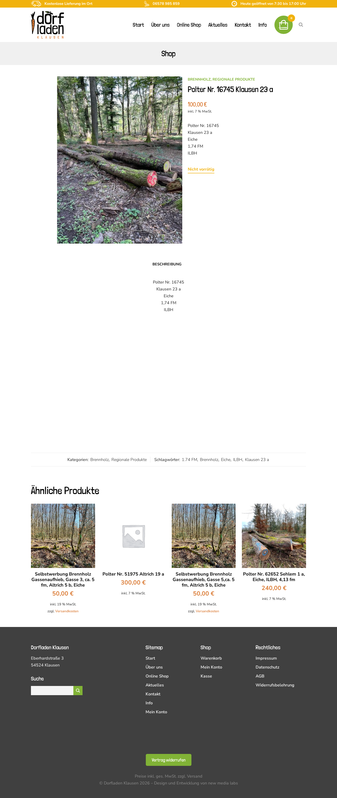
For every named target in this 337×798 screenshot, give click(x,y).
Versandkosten (67, 611)
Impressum (266, 658)
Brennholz (199, 79)
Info (149, 702)
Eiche (225, 459)
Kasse (206, 676)
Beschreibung (167, 264)
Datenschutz (267, 667)
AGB (260, 676)
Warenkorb (211, 658)
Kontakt (153, 694)
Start (150, 658)
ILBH (237, 459)
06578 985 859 (166, 3)
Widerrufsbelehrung (275, 685)
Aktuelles (155, 685)
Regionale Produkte (234, 79)
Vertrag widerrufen (168, 760)
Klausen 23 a (257, 459)
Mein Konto (156, 711)
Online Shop (157, 676)
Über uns (154, 667)
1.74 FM (189, 459)
